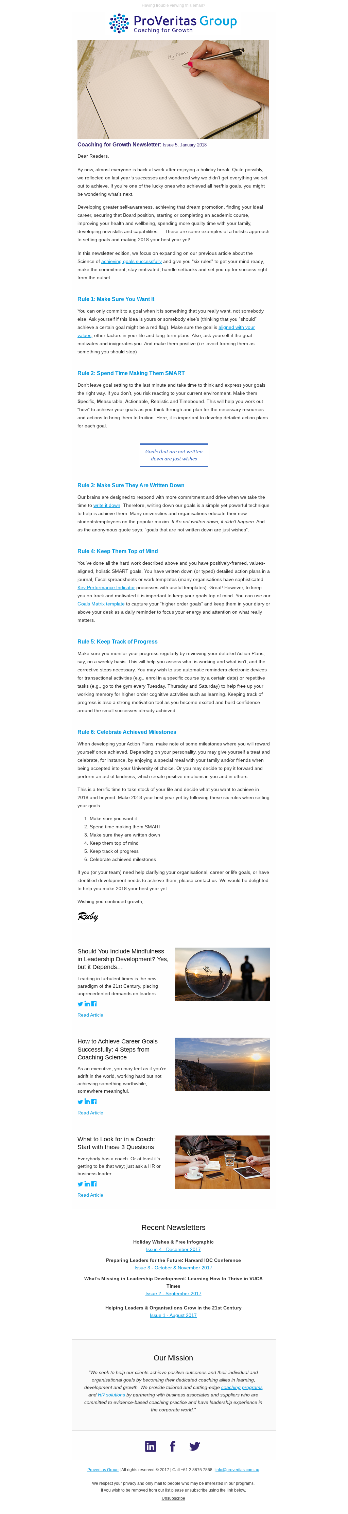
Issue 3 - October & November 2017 (173, 1267)
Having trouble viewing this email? (173, 5)
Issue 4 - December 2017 (173, 1249)
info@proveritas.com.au (237, 1469)
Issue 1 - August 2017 (173, 1315)
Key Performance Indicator (106, 587)
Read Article (90, 1015)
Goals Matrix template (101, 603)
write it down (106, 505)
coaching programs (242, 1387)
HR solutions (111, 1394)
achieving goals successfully (131, 261)
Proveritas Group (103, 1469)
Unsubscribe (173, 1498)
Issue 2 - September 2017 (173, 1293)
